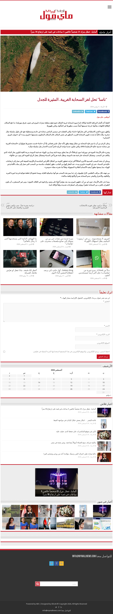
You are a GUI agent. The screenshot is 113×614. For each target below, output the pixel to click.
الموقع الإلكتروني (103, 343)
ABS (37, 604)
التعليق (106, 301)
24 (103, 389)
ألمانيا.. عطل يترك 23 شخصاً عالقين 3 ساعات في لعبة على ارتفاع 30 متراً (64, 32)
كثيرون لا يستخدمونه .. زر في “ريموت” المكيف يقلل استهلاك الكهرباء (93, 239)
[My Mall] (56, 11)
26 (71, 389)
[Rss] (61, 563)
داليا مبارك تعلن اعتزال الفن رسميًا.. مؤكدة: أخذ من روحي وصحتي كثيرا (70, 454)
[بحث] (37, 584)
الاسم (107, 326)
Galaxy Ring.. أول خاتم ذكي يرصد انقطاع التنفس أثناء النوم (58, 271)
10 (103, 382)
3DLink (54, 604)
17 (103, 386)
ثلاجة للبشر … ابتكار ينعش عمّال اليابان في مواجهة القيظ (74, 420)
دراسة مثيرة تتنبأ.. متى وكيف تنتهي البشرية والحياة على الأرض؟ (20, 206)
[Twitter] (51, 563)
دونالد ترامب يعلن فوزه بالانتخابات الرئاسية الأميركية (93, 206)
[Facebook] (56, 563)
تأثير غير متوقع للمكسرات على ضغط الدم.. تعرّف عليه (76, 431)
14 (39, 382)
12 (71, 382)
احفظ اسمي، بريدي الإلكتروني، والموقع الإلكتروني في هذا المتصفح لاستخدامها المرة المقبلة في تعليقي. (71, 351)
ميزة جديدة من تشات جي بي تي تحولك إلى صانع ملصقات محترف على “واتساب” (56, 241)
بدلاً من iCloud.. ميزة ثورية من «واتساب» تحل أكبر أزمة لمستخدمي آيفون (94, 272)
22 (24, 386)
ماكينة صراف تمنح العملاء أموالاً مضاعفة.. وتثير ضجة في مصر (73, 443)
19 (71, 386)
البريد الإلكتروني (103, 334)
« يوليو (108, 395)
